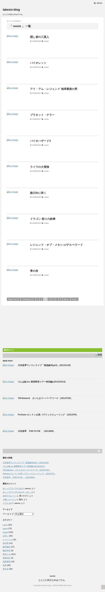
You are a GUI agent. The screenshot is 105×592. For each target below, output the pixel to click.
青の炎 (34, 270)
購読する (10, 350)
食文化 (5, 569)
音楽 (5, 565)
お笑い (5, 536)
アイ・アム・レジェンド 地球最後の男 (53, 88)
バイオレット (38, 62)
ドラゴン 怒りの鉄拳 (43, 218)
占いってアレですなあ (12, 488)
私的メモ (6, 554)
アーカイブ (8, 514)
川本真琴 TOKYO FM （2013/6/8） (36, 431)
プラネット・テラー (42, 114)
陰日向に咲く (38, 192)
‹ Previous (26, 299)
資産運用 (6, 561)
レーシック (7, 539)
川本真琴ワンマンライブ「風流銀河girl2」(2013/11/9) (44, 365)
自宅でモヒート (9, 496)
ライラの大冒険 (39, 166)
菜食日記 (6, 558)
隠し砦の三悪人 (39, 36)
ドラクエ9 (7, 503)
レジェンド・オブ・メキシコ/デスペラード (56, 244)
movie (46, 41)
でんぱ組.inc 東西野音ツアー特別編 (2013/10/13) (41, 382)
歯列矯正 (6, 547)
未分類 (5, 543)
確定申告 (6, 550)
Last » (74, 299)
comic (5, 525)
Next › (66, 299)
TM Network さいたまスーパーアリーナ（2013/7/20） (45, 398)
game (5, 528)
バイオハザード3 (40, 140)
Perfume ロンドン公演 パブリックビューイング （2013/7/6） (48, 414)
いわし (28, 492)
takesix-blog (11, 9)
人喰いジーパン (9, 499)
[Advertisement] (26, 327)
